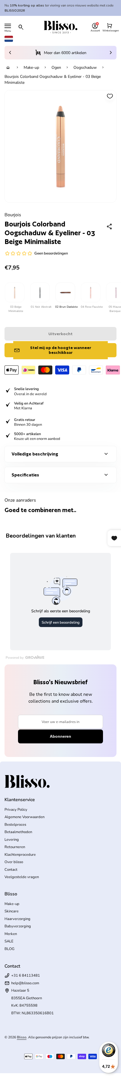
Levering (12, 839)
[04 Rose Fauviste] (90, 292)
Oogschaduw (85, 67)
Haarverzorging (17, 918)
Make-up (31, 67)
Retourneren (15, 847)
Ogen (56, 67)
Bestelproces (15, 824)
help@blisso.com (25, 983)
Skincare (12, 911)
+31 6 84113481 (25, 975)
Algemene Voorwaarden (24, 817)
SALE (9, 941)
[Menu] (8, 26)
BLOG (9, 948)
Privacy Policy (16, 809)
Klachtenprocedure (20, 854)
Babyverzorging (18, 926)
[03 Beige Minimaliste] (14, 292)
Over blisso (14, 862)
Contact (11, 869)
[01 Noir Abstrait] (40, 292)
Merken (11, 933)
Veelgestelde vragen (22, 877)
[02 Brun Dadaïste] (65, 292)
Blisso (21, 1037)
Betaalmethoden (18, 832)
